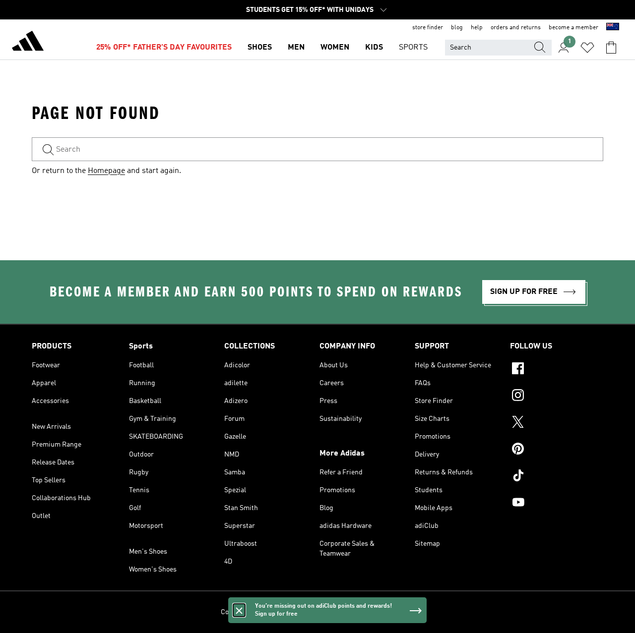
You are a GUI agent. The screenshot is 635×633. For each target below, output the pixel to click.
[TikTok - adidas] (556, 476)
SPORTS (413, 48)
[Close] (239, 610)
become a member (573, 28)
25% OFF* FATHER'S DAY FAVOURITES (164, 48)
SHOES (260, 48)
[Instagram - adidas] (556, 396)
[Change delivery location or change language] (612, 28)
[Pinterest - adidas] (556, 450)
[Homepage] (28, 43)
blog (457, 28)
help (477, 28)
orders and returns (516, 28)
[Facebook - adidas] (556, 369)
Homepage (106, 171)
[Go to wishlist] (587, 47)
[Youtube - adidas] (556, 503)
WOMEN (334, 48)
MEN (296, 48)
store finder (427, 28)
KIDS (374, 48)
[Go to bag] (611, 47)
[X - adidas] (556, 423)
